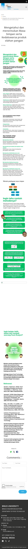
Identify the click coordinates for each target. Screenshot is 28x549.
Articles (4, 16)
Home (2, 14)
